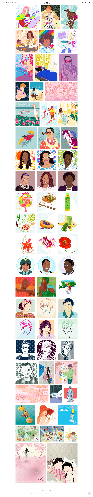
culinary (16, 2)
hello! (4, 2)
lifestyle (7, 2)
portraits (11, 2)
